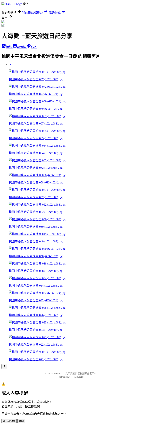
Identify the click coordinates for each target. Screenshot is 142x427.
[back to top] (4, 366)
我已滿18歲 (9, 421)
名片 (34, 47)
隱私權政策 (64, 377)
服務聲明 (79, 377)
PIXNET (58, 373)
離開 (21, 421)
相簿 (9, 47)
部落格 (22, 47)
